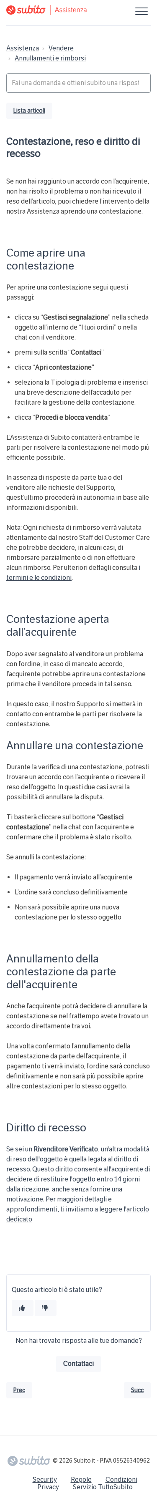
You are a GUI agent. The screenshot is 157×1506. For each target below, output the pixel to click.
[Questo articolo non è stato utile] (46, 1308)
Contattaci (78, 1363)
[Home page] (78, 10)
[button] (141, 11)
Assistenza (22, 48)
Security (45, 1479)
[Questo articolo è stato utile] (22, 1308)
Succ (137, 1390)
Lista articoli (29, 110)
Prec (19, 1390)
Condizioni (121, 1479)
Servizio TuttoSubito (103, 1487)
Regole (81, 1479)
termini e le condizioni (39, 578)
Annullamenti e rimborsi (50, 58)
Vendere (61, 48)
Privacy (48, 1487)
